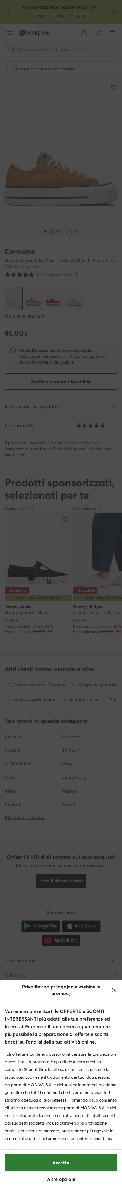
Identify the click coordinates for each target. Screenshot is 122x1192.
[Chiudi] (114, 990)
